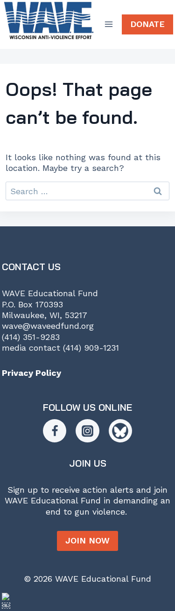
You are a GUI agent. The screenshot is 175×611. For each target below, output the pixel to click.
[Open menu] (109, 24)
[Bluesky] (120, 430)
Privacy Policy (31, 373)
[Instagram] (87, 430)
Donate (147, 24)
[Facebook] (54, 430)
